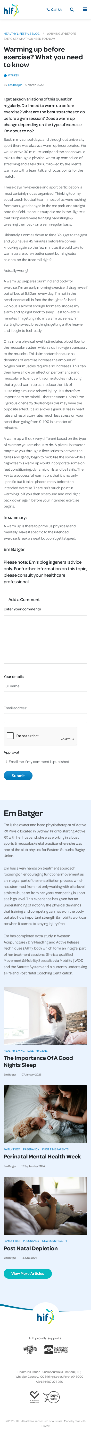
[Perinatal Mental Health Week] (45, 1114)
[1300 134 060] (54, 10)
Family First (12, 1149)
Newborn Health (54, 1240)
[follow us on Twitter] (38, 1364)
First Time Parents (55, 1149)
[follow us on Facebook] (34, 1364)
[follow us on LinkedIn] (53, 1364)
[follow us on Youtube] (57, 1364)
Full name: (12, 685)
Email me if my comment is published (39, 761)
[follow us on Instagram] (42, 1364)
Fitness (13, 75)
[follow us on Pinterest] (49, 1364)
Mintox (45, 1426)
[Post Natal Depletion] (45, 1206)
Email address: (15, 707)
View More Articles (27, 1273)
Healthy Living (14, 1050)
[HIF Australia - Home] (13, 9)
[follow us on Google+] (46, 1364)
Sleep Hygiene (37, 1050)
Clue (77, 1421)
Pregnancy (31, 1149)
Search (72, 9)
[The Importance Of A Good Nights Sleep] (45, 1016)
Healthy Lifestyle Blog (22, 33)
